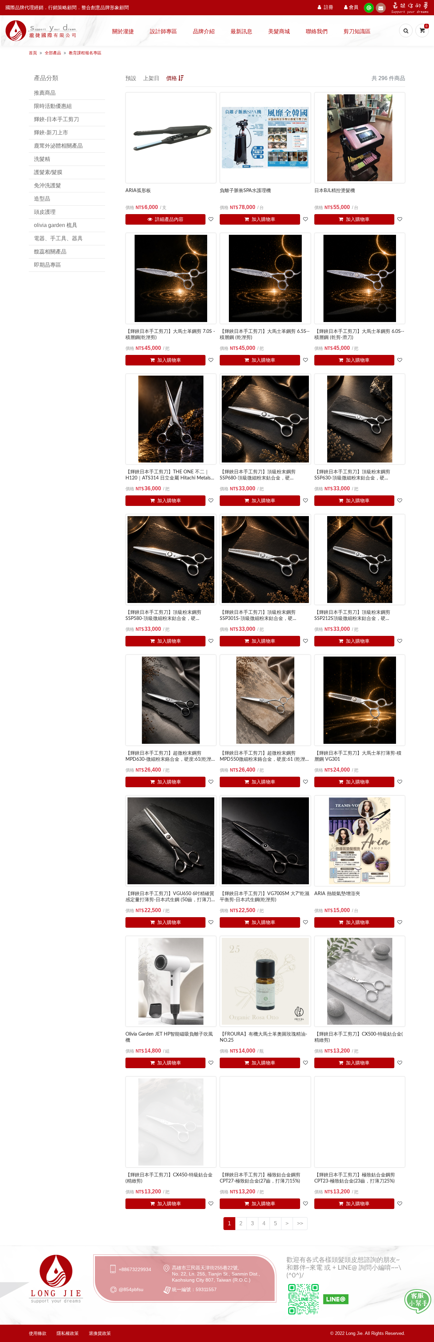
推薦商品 (45, 93)
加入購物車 (262, 219)
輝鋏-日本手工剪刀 (56, 119)
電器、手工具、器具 (58, 238)
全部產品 (53, 53)
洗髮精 (42, 159)
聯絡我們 (317, 31)
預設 (130, 78)
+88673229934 (135, 1269)
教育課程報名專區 (85, 53)
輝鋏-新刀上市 (51, 132)
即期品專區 (47, 265)
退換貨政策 (100, 1333)
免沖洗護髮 (47, 185)
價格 (171, 78)
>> (300, 1223)
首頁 (33, 53)
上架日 (151, 78)
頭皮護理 (45, 212)
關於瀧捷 (123, 31)
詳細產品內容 (168, 219)
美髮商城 (279, 31)
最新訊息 (241, 31)
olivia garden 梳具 (55, 225)
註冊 (328, 7)
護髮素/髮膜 (48, 172)
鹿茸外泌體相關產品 (58, 146)
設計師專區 (163, 31)
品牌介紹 (204, 31)
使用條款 (37, 1333)
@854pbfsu (131, 1289)
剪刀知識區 (357, 31)
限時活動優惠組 (53, 106)
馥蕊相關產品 (50, 251)
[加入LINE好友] (417, 1301)
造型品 (42, 199)
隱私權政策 (68, 1333)
